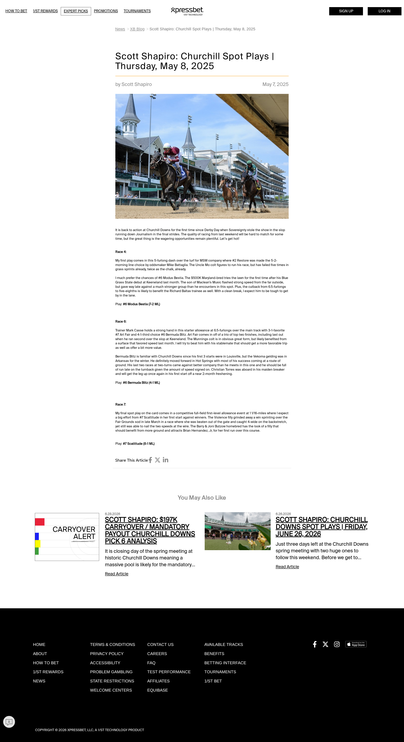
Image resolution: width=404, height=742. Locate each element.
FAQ (151, 662)
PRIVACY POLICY (107, 653)
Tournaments (137, 11)
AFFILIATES (158, 681)
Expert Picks (76, 11)
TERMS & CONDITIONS (112, 644)
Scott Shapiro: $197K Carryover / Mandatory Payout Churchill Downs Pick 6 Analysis (150, 530)
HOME (39, 644)
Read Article (116, 574)
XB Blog (137, 29)
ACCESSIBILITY (105, 662)
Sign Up (346, 11)
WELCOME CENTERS (111, 690)
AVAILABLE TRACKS (223, 644)
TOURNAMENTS (220, 671)
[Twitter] (157, 460)
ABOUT (40, 653)
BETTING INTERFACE (225, 662)
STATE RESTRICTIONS (112, 681)
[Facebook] (150, 460)
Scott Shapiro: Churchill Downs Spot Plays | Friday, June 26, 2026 (322, 527)
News (120, 29)
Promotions (106, 11)
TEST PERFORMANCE (169, 671)
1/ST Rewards (45, 11)
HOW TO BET (46, 662)
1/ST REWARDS (48, 671)
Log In (384, 11)
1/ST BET (213, 681)
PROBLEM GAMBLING (111, 671)
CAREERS (157, 653)
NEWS (39, 681)
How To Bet (16, 11)
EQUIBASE (157, 690)
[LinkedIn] (165, 460)
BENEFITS (214, 653)
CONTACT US (160, 644)
